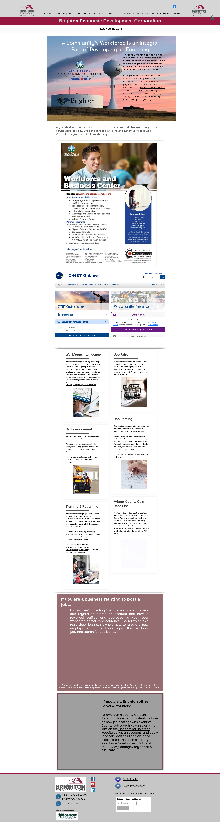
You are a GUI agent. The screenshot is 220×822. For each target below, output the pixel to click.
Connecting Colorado (130, 429)
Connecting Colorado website (109, 610)
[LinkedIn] (93, 790)
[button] (212, 17)
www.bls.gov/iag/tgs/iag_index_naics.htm (81, 385)
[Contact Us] (118, 779)
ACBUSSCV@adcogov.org (124, 528)
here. (119, 457)
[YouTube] (93, 784)
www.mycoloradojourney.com (77, 550)
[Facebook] (174, 6)
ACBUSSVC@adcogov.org (137, 99)
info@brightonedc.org (133, 785)
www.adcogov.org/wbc (152, 87)
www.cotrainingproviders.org (76, 547)
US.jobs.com (119, 449)
